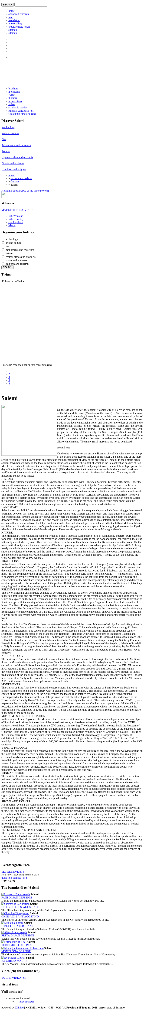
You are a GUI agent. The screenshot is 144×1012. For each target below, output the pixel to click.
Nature (6, 151)
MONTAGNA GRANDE (16, 951)
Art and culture (10, 133)
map (10, 17)
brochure (13, 88)
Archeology (8, 127)
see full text (63, 447)
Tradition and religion (14, 169)
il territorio (14, 91)
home (11, 10)
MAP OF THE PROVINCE (17, 209)
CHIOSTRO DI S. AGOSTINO (19, 907)
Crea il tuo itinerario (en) (22, 113)
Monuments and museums (16, 145)
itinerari (12, 97)
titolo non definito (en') (14, 877)
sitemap (12, 29)
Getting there (15, 222)
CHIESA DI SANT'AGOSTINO (20, 916)
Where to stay (16, 219)
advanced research (18, 13)
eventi (11, 94)
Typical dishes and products (17, 157)
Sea (4, 139)
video (11, 104)
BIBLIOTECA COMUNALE (18, 925)
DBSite (19, 1007)
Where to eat (15, 215)
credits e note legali (19, 26)
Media (11, 225)
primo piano (15, 101)
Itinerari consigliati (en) (21, 110)
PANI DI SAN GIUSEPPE (16, 897)
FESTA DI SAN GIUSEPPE (17, 935)
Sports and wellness (13, 163)
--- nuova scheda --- (21, 178)
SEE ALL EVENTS (12, 871)
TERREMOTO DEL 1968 (16, 944)
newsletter (14, 20)
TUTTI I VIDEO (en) (13, 977)
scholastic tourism (18, 107)
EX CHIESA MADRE (14, 960)
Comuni (15, 181)
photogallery (15, 23)
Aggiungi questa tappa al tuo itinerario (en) (25, 190)
